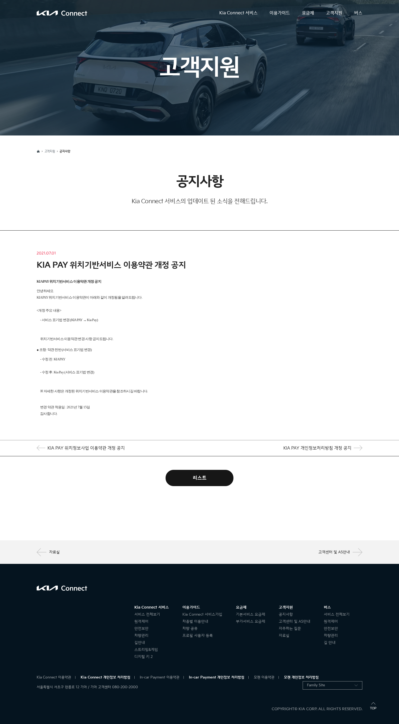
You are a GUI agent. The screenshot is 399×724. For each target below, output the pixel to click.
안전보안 (141, 628)
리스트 (200, 478)
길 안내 (329, 642)
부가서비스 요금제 (250, 621)
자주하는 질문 (290, 628)
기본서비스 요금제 (250, 614)
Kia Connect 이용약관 (54, 677)
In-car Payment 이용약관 (159, 677)
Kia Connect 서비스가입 (202, 614)
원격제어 (141, 621)
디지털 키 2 (143, 656)
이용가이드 (280, 13)
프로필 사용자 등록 (197, 635)
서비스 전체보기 (147, 614)
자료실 (54, 552)
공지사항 (286, 614)
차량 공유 (190, 628)
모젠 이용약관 (264, 677)
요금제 (308, 13)
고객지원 (334, 13)
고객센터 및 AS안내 (334, 552)
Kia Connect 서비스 (238, 13)
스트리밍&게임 (146, 649)
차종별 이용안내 (195, 621)
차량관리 (141, 635)
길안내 (139, 642)
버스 (358, 13)
